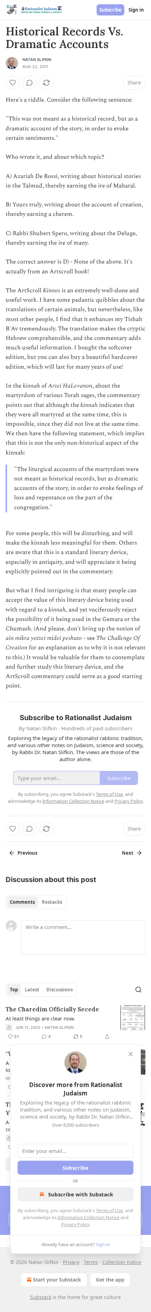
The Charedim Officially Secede (52, 1009)
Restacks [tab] (52, 902)
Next (127, 853)
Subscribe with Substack (80, 1194)
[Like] (13, 83)
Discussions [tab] (59, 989)
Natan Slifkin (37, 59)
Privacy (71, 1262)
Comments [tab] (22, 902)
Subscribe (110, 10)
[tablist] (36, 902)
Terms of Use (109, 1210)
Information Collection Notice (88, 1217)
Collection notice (121, 1262)
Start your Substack (57, 1279)
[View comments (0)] (29, 83)
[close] (130, 1054)
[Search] (138, 990)
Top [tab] (14, 989)
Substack (40, 1297)
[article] (75, 1023)
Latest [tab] (32, 989)
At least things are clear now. (40, 1018)
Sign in (136, 10)
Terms (91, 1262)
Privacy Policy (75, 1224)
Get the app (110, 1279)
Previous (27, 853)
